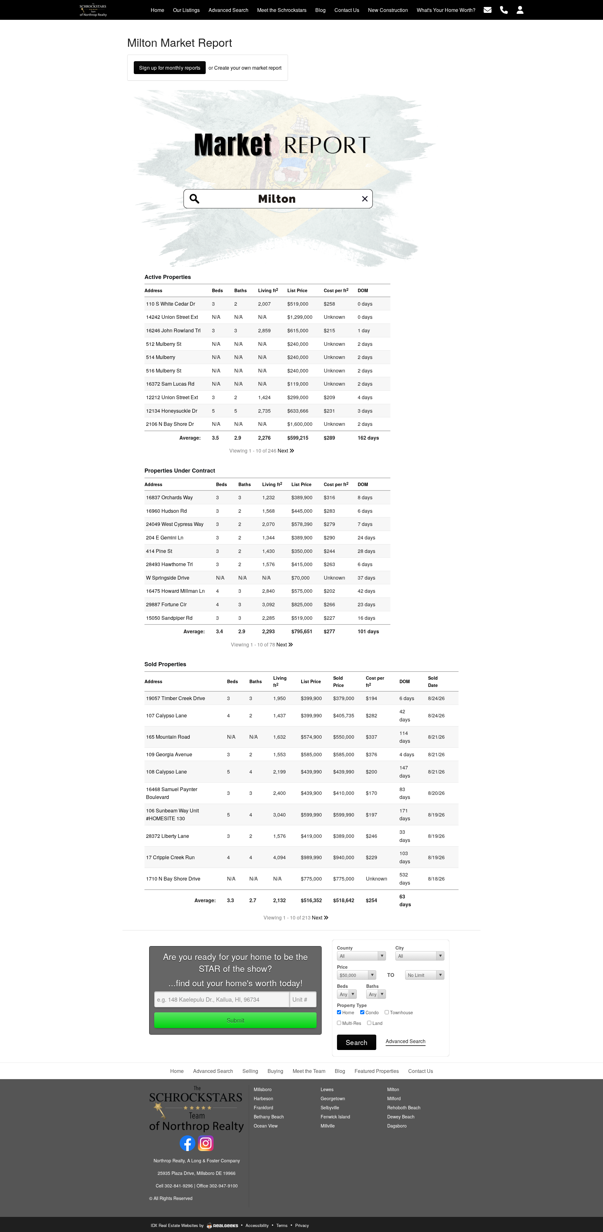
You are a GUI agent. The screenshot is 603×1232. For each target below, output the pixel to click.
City (399, 948)
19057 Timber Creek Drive (175, 698)
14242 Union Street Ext (172, 316)
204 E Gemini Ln (164, 537)
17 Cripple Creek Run (170, 857)
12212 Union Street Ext (172, 397)
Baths (372, 986)
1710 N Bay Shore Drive (173, 878)
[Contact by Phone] (504, 9)
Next (283, 450)
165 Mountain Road (168, 736)
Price (342, 967)
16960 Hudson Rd (166, 510)
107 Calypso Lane (166, 715)
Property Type (352, 1005)
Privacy (302, 1225)
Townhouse (401, 1012)
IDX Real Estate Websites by (178, 1225)
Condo (371, 1012)
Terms (282, 1225)
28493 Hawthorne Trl (169, 564)
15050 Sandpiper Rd (169, 617)
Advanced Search (406, 1041)
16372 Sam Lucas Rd (170, 383)
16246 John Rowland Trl (173, 330)
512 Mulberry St (163, 343)
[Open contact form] (488, 9)
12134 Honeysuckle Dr (171, 410)
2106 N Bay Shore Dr (170, 423)
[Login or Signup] (520, 9)
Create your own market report (247, 67)
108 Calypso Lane (166, 771)
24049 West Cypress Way (175, 524)
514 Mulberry (160, 357)
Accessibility (257, 1225)
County (345, 948)
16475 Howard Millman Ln (175, 590)
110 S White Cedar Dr (170, 303)
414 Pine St (159, 550)
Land (377, 1023)
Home (347, 1012)
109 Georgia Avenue (169, 754)
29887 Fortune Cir (166, 604)
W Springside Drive (167, 577)
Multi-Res (351, 1023)
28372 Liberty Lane (167, 835)
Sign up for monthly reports (169, 67)
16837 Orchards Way (169, 497)
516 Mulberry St (163, 370)
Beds (342, 986)
